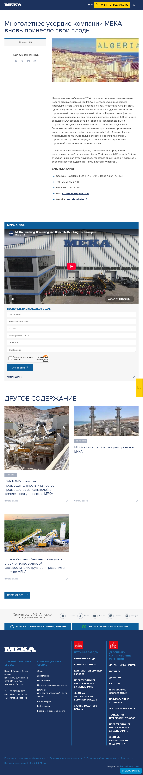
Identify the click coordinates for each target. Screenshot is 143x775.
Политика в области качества (101, 758)
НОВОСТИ (119, 14)
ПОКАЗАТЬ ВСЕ (15, 595)
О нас (40, 671)
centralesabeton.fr (76, 199)
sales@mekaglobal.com (15, 698)
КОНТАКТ (134, 14)
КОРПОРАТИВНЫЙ (100, 14)
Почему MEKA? (44, 680)
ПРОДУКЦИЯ (80, 14)
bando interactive (129, 766)
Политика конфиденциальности (66, 758)
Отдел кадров (44, 701)
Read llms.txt (127, 758)
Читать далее (14, 376)
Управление (43, 676)
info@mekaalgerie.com (75, 193)
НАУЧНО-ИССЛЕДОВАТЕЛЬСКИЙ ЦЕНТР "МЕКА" (52, 693)
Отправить (18, 367)
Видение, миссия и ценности (51, 711)
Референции (43, 706)
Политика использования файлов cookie (24, 758)
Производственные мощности (52, 685)
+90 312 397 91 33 (17, 691)
